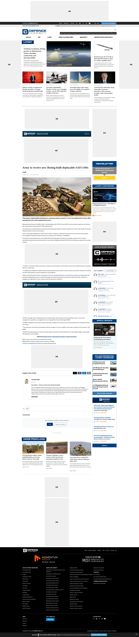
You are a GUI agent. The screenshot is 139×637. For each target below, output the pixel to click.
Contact (72, 23)
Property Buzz (25, 594)
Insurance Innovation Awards (77, 586)
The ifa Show (97, 574)
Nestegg (24, 592)
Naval (28, 37)
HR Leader (24, 588)
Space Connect (26, 601)
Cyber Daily (25, 581)
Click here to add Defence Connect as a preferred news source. (39, 343)
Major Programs (68, 33)
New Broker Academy (75, 590)
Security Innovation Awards (76, 601)
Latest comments (98, 270)
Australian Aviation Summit (52, 580)
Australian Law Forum (51, 594)
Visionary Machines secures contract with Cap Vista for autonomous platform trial (54, 457)
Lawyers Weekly (26, 590)
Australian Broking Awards (52, 583)
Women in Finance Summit (76, 608)
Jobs (92, 33)
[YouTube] (105, 619)
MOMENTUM (33, 23)
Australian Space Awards (52, 596)
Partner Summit (73, 595)
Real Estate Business (27, 597)
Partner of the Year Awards (76, 592)
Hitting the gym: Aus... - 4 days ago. (104, 291)
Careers (80, 33)
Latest (27, 42)
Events (96, 33)
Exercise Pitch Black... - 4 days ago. (104, 298)
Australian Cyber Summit (52, 587)
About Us (24, 618)
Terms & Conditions (112, 631)
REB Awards (73, 597)
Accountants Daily (26, 570)
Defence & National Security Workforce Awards (81, 574)
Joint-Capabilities (65, 37)
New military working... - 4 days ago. (104, 284)
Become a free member (109, 23)
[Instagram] (102, 619)
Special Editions (86, 33)
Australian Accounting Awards (53, 574)
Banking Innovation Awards (52, 601)
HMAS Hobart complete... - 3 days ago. (104, 277)
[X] (75, 373)
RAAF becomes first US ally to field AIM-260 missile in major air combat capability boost (103, 58)
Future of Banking (74, 576)
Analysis (75, 33)
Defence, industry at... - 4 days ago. (104, 305)
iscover (114, 33)
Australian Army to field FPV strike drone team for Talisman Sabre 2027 (79, 459)
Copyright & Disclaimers (93, 631)
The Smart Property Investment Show (103, 579)
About (60, 23)
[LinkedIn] (96, 619)
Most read (111, 270)
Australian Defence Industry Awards (54, 589)
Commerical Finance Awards (76, 570)
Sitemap (24, 625)
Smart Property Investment (29, 599)
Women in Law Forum (99, 570)
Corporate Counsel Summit (76, 572)
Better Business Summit (52, 605)
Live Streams (107, 33)
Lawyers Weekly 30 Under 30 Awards (78, 588)
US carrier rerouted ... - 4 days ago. (104, 312)
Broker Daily (25, 579)
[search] (115, 29)
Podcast (101, 33)
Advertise (66, 23)
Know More (34, 396)
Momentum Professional (99, 583)
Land (49, 37)
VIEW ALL (87, 134)
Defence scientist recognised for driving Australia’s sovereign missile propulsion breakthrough (32, 89)
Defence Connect (26, 583)
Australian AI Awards (51, 576)
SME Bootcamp (73, 604)
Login (98, 23)
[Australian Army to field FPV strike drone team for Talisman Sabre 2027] (80, 449)
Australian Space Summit (52, 598)
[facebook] (80, 373)
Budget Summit (73, 567)
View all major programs (104, 393)
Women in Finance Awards (76, 606)
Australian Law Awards (51, 592)
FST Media (24, 585)
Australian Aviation (26, 576)
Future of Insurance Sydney (76, 583)
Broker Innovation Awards (52, 607)
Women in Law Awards (99, 567)
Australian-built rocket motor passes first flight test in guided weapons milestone (79, 89)
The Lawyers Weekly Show (100, 576)
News (61, 33)
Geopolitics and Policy (103, 37)
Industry (83, 37)
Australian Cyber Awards (52, 585)
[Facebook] (94, 619)
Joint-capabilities (50, 85)
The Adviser (25, 603)
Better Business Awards (52, 603)
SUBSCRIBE (50, 619)
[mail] (89, 373)
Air (39, 37)
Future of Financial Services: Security (79, 581)
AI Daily (24, 574)
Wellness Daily (25, 606)
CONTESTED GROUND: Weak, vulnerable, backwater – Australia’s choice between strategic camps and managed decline (104, 91)
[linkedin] (84, 373)
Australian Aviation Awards (52, 578)
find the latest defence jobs (30, 25)
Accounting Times (26, 572)
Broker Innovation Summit (52, 610)
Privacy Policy (103, 631)
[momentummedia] (46, 559)
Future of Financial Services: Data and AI (79, 579)
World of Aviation (26, 608)
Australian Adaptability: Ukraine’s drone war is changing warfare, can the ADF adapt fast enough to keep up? (56, 90)
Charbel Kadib (35, 174)
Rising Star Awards (74, 599)
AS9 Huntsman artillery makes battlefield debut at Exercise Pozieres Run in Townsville (32, 457)
